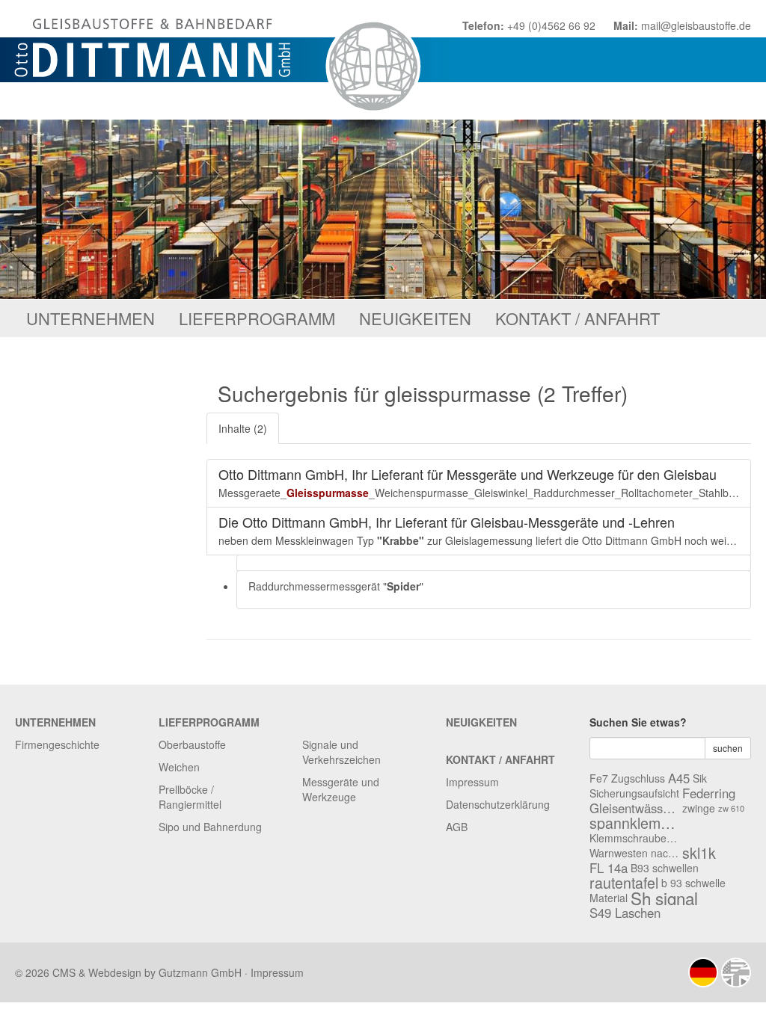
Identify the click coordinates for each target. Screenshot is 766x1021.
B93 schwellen (665, 867)
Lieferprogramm (257, 318)
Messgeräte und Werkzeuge (340, 789)
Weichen (179, 766)
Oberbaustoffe (192, 744)
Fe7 (598, 778)
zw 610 (731, 808)
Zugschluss (638, 778)
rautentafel (623, 882)
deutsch (703, 972)
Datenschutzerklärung (498, 804)
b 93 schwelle (693, 882)
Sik (700, 778)
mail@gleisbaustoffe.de (696, 25)
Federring (708, 793)
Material (608, 897)
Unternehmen (90, 318)
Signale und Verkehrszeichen (341, 752)
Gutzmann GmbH (200, 972)
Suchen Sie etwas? (638, 722)
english (736, 972)
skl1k (699, 852)
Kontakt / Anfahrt (577, 318)
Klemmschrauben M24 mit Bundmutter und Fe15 (634, 837)
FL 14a (608, 867)
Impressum (472, 781)
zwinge (698, 808)
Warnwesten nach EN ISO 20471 (634, 852)
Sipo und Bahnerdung (210, 826)
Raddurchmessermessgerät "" (335, 586)
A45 (679, 778)
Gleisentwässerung (634, 808)
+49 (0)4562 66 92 (551, 25)
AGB (457, 826)
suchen (728, 747)
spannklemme (634, 822)
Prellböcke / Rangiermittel (190, 797)
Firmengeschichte (57, 744)
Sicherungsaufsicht (634, 793)
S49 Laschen (625, 912)
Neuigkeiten (415, 318)
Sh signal (664, 897)
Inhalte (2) (242, 428)
